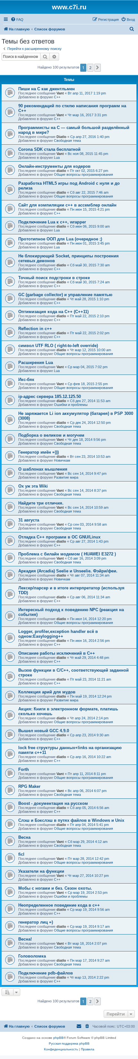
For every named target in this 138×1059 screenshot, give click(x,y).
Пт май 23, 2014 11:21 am (90, 679)
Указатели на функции (41, 871)
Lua (57, 157)
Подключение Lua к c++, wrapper (52, 222)
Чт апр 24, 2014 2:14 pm (89, 718)
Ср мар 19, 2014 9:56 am (90, 909)
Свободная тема (67, 140)
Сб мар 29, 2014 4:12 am (88, 842)
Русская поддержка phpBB (69, 1043)
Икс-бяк (26, 379)
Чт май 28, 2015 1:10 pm (89, 299)
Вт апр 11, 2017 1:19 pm (87, 93)
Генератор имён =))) (38, 452)
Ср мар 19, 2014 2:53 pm (88, 892)
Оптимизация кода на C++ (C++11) (53, 311)
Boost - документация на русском (53, 803)
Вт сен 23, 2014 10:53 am (90, 456)
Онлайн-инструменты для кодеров (54, 166)
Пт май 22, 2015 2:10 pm (89, 316)
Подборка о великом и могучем (51, 435)
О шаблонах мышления (42, 469)
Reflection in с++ (35, 328)
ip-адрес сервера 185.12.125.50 (49, 396)
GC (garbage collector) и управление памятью (65, 294)
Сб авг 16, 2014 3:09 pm (87, 558)
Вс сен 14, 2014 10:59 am (88, 507)
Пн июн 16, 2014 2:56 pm (90, 641)
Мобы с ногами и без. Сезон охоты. (55, 888)
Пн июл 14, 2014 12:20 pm (91, 619)
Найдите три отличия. (41, 503)
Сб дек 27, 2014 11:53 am (90, 401)
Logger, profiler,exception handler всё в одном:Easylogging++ (58, 634)
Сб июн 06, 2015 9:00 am (90, 226)
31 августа (28, 520)
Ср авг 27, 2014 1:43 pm (89, 541)
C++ (57, 97)
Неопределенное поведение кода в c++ (59, 905)
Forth (23, 769)
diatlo (61, 171)
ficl (21, 854)
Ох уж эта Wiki (33, 486)
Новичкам (62, 460)
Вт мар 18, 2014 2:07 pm (87, 943)
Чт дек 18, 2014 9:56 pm (87, 439)
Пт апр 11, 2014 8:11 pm (87, 774)
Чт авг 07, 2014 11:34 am (89, 575)
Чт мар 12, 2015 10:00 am (90, 350)
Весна (24, 837)
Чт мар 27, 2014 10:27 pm (88, 875)
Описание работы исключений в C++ (56, 653)
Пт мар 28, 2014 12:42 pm (88, 859)
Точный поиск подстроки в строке (54, 277)
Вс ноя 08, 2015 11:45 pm (88, 154)
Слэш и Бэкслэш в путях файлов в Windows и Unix (71, 820)
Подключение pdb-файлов (45, 973)
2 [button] (90, 67)
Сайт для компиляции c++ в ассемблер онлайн (67, 205)
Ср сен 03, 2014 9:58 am (87, 524)
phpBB (58, 1037)
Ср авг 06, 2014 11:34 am (90, 597)
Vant (60, 93)
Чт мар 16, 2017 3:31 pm (87, 115)
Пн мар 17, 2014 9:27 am (90, 960)
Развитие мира (66, 477)
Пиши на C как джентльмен (46, 88)
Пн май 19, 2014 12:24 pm (91, 696)
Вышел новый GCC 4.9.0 (43, 730)
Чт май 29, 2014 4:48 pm (89, 657)
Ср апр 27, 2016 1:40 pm (89, 137)
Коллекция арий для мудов (46, 692)
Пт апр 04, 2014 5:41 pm (89, 825)
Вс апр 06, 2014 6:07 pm (87, 791)
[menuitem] (17, 19)
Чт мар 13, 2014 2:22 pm (89, 977)
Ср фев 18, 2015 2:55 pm (88, 384)
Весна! (25, 939)
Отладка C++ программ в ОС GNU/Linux (59, 537)
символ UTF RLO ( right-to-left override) (58, 345)
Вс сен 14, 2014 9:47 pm (87, 473)
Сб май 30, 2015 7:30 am (90, 265)
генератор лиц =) (35, 922)
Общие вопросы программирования (83, 174)
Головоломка (32, 956)
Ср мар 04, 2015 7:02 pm (88, 367)
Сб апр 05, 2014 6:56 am (89, 808)
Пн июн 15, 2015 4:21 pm (90, 209)
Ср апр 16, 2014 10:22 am (90, 757)
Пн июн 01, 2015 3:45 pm (90, 243)
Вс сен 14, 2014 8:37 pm (87, 490)
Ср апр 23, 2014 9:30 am (89, 735)
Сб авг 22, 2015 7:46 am (89, 192)
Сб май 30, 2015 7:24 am (90, 282)
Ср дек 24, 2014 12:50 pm (90, 422)
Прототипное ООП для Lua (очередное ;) (60, 239)
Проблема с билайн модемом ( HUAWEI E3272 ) (67, 554)
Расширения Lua (35, 362)
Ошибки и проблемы (71, 405)
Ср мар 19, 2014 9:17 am (90, 926)
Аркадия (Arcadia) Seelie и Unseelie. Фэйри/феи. (67, 571)
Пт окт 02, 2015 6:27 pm (89, 171)
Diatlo (61, 137)
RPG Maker (29, 786)
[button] (97, 67)
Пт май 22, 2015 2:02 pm (89, 333)
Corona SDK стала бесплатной (49, 149)
